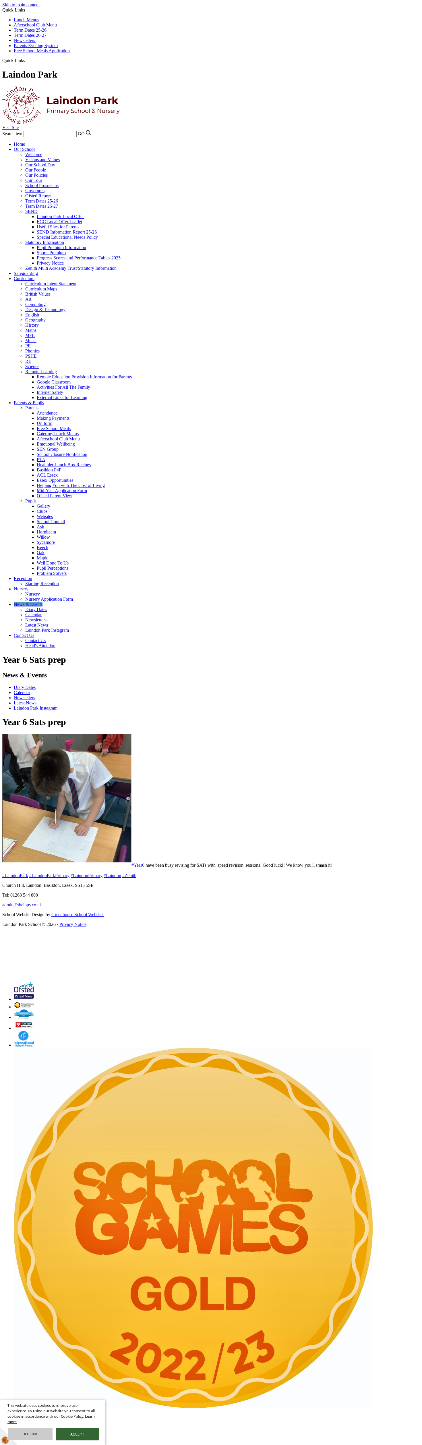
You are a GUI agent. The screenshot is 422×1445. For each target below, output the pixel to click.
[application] (131, 953)
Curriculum (24, 278)
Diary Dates (36, 609)
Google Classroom (54, 381)
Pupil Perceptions (52, 568)
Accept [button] (77, 1434)
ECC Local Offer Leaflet (59, 221)
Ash (40, 526)
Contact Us (24, 635)
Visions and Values (42, 159)
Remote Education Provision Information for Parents (84, 376)
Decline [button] (30, 1433)
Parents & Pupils (29, 402)
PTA (41, 459)
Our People (35, 169)
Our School (24, 149)
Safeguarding (26, 273)
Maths (30, 330)
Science (32, 366)
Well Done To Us (53, 562)
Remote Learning (41, 371)
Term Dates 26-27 (30, 35)
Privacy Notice (50, 263)
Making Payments (53, 418)
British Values (38, 294)
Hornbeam (46, 531)
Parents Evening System (36, 45)
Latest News (36, 625)
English (32, 314)
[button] (27, 60)
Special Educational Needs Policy (67, 237)
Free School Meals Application (42, 50)
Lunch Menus (26, 19)
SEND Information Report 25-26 (67, 232)
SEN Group (48, 449)
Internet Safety (50, 392)
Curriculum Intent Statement (50, 283)
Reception (23, 578)
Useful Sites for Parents (58, 226)
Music (30, 340)
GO (81, 133)
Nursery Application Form (49, 599)
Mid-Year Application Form (62, 490)
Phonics (32, 350)
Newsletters (25, 40)
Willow (43, 537)
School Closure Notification (62, 454)
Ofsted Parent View (54, 495)
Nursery (21, 588)
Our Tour (33, 180)
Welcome (33, 154)
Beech (42, 547)
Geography (35, 319)
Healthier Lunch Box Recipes (64, 464)
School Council (51, 521)
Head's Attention (40, 645)
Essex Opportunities (55, 480)
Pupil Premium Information (61, 247)
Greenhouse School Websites (77, 914)
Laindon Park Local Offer (60, 216)
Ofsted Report (38, 195)
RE (28, 361)
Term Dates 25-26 (30, 30)
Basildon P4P (49, 469)
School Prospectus (42, 185)
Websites (45, 516)
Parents (31, 407)
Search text (12, 133)
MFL (30, 335)
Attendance (47, 413)
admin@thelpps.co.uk (22, 904)
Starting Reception (42, 583)
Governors (34, 190)
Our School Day (40, 164)
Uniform (44, 423)
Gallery (43, 506)
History (32, 325)
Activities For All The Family (63, 387)
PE (28, 345)
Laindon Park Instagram (47, 630)
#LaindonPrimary (86, 875)
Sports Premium (51, 252)
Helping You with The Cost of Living (71, 485)
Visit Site (10, 127)
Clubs (42, 511)
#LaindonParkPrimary (49, 875)
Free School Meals (54, 428)
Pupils (30, 500)
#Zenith (129, 875)
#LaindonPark (15, 875)
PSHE (31, 356)
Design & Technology (45, 309)
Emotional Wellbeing (56, 444)
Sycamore (46, 542)
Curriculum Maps (41, 288)
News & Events (28, 604)
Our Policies (36, 175)
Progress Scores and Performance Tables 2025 (79, 257)
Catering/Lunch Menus (58, 433)
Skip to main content (21, 4)
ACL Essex (47, 475)
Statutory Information (44, 242)
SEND (31, 211)
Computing (35, 304)
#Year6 (137, 865)
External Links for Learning (62, 397)
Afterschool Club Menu (35, 24)
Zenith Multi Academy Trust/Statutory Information (71, 268)
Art (28, 299)
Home (19, 144)
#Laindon (112, 875)
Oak (40, 552)
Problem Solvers (52, 573)
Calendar (33, 614)
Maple (42, 557)
